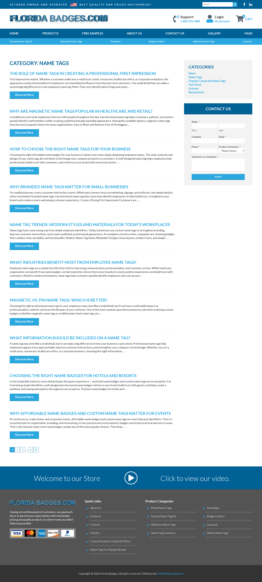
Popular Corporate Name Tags (207, 81)
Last (221, 130)
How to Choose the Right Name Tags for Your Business (70, 148)
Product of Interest (229, 146)
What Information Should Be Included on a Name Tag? (70, 337)
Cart (248, 19)
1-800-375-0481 (190, 21)
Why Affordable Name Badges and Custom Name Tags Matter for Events (90, 413)
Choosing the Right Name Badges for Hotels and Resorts (73, 375)
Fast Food (195, 84)
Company (196, 136)
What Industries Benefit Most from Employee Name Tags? (73, 262)
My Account (222, 21)
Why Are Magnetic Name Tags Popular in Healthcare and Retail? (81, 111)
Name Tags (195, 77)
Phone (196, 146)
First (194, 130)
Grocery (194, 88)
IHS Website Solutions (170, 573)
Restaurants (196, 92)
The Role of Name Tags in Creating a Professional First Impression (83, 73)
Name (196, 121)
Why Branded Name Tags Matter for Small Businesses (69, 186)
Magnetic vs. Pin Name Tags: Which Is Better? (59, 299)
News (192, 73)
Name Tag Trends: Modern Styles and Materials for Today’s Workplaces (90, 224)
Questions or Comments (205, 156)
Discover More (24, 94)
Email (222, 136)
